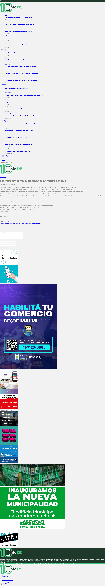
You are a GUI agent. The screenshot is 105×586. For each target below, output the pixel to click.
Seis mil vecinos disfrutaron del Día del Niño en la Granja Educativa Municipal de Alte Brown (20, 223)
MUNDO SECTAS (6, 156)
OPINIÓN (4, 120)
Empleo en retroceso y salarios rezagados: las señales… (21, 66)
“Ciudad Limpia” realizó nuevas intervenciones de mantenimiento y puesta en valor (18, 225)
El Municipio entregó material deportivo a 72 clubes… (20, 109)
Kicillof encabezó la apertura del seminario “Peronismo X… (21, 80)
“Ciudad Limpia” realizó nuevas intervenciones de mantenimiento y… (24, 95)
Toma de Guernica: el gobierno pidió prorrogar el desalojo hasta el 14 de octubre (17, 218)
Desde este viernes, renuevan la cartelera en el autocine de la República (16, 214)
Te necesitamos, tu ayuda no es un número (17, 137)
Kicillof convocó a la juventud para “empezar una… (19, 17)
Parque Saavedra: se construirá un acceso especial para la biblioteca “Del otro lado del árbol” (20, 227)
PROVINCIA (5, 49)
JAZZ (3, 160)
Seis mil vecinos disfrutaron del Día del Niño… (17, 88)
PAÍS (3, 13)
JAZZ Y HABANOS (6, 157)
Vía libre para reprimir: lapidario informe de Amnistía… (20, 24)
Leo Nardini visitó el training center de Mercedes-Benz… (21, 116)
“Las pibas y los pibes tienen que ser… (15, 53)
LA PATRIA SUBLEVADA (7, 155)
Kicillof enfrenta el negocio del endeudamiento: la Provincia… (22, 73)
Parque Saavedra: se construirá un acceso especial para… (21, 102)
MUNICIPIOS (5, 84)
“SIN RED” (4, 158)
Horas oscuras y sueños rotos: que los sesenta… (19, 144)
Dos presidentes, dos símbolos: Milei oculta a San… (19, 130)
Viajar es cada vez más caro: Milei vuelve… (17, 45)
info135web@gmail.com (8, 561)
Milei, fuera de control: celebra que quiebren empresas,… (21, 38)
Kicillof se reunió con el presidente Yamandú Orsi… (19, 59)
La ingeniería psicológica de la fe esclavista (17, 151)
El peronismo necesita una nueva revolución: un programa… (22, 123)
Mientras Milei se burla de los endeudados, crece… (19, 31)
